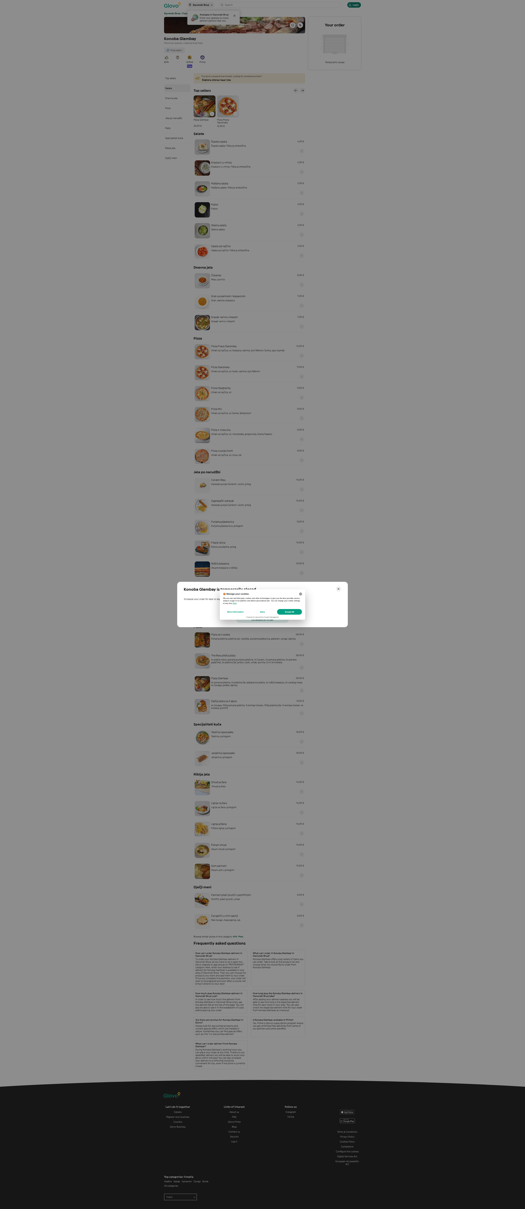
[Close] (338, 589)
